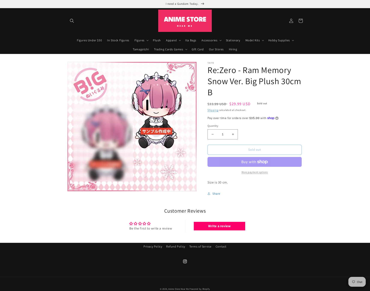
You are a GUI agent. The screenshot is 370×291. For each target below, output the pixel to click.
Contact (221, 246)
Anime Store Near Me (178, 289)
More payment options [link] (255, 172)
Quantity (212, 126)
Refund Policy (175, 246)
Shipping (212, 110)
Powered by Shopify (199, 289)
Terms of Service (200, 246)
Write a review (219, 226)
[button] (72, 20)
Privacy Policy (152, 246)
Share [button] (216, 193)
